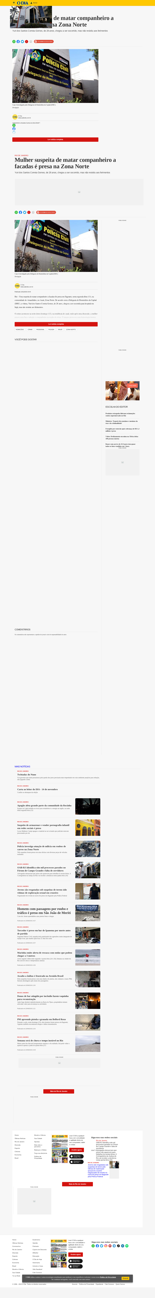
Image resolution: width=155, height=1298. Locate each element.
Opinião (35, 1243)
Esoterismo (139, 3)
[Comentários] (30, 41)
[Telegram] (114, 1245)
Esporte (84, 3)
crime (30, 329)
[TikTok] (118, 1245)
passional (40, 329)
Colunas (92, 3)
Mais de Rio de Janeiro (58, 1091)
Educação (36, 1256)
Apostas (37, 1142)
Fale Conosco (37, 1272)
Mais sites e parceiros (38, 1145)
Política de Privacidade (38, 1157)
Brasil (108, 3)
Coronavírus (16, 1246)
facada (51, 329)
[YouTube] (110, 1245)
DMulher (35, 1253)
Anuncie (74, 1284)
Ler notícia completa (55, 139)
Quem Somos (120, 1284)
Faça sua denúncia (40, 1153)
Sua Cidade (129, 3)
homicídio (20, 329)
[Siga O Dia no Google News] (43, 41)
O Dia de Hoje (37, 1259)
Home (43, 3)
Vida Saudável (37, 1269)
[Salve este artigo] (26, 41)
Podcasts (36, 1246)
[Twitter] (101, 1245)
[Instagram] (105, 1245)
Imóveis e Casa (38, 1266)
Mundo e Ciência (117, 3)
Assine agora (76, 1150)
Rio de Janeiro (65, 3)
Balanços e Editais (40, 1150)
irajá (60, 329)
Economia (100, 3)
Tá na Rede (16, 1276)
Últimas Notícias (52, 3)
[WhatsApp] (14, 126)
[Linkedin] (122, 1245)
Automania (36, 1262)
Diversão (75, 3)
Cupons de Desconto (40, 1249)
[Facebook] (97, 1245)
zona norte (71, 329)
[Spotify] (126, 1245)
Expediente (99, 1284)
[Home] (22, 4)
